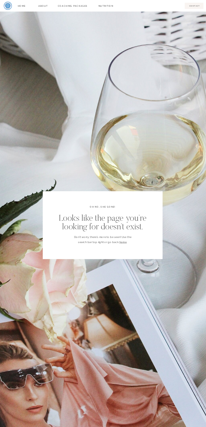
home (123, 242)
